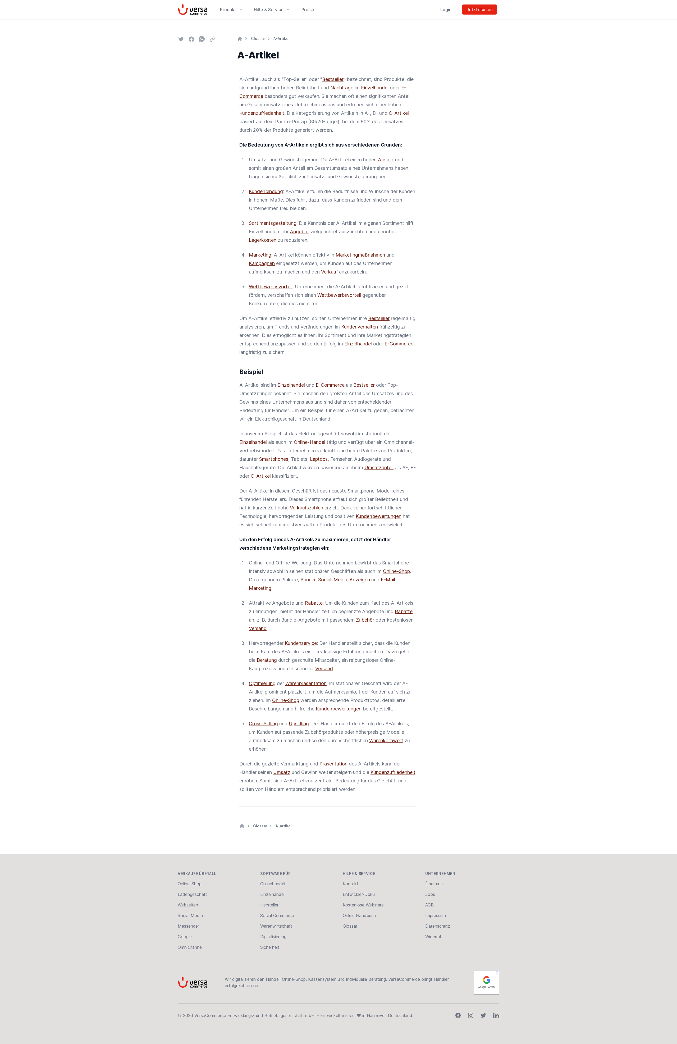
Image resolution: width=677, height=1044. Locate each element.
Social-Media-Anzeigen (344, 579)
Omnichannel (190, 947)
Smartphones (273, 459)
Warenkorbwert (386, 740)
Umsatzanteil (379, 467)
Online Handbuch (359, 915)
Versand (258, 628)
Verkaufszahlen (306, 507)
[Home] (240, 38)
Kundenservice (301, 643)
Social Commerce (277, 915)
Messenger (188, 926)
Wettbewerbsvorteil (270, 286)
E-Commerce (399, 344)
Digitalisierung (273, 936)
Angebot (299, 231)
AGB (429, 905)
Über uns (434, 883)
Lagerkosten (262, 240)
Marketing (260, 255)
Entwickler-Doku (359, 894)
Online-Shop (396, 571)
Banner (307, 579)
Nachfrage (341, 87)
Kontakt (350, 883)
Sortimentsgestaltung (272, 223)
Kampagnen (262, 263)
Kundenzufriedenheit (261, 113)
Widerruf (433, 936)
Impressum (435, 915)
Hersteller (269, 905)
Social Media (190, 915)
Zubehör (365, 620)
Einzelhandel (374, 87)
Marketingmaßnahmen (360, 255)
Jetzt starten (479, 9)
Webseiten (188, 905)
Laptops (319, 459)
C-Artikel (399, 113)
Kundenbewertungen (378, 516)
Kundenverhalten (359, 327)
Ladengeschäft (192, 894)
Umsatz (281, 772)
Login (445, 9)
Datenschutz (437, 926)
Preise (307, 9)
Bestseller (333, 79)
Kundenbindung (266, 191)
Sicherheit (269, 947)
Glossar (258, 38)
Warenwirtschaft (276, 926)
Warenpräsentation (306, 683)
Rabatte (314, 603)
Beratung (267, 660)
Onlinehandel (272, 883)
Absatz (386, 159)
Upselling (299, 723)
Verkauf (329, 272)
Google (185, 936)
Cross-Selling (263, 723)
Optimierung (262, 683)
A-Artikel (281, 38)
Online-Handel (309, 442)
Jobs (430, 894)
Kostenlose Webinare (363, 905)
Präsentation (333, 764)
